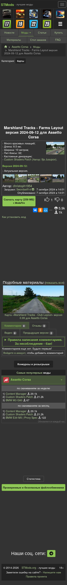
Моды (36, 47)
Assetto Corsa (20, 47)
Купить (59, 32)
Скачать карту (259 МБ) (19, 201)
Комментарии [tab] (14, 326)
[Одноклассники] (40, 210)
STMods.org (29, 567)
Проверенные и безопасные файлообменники (33, 487)
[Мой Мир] (45, 210)
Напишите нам (52, 572)
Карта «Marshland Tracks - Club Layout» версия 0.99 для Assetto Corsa (33, 316)
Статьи (42, 32)
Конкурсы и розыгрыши (33, 364)
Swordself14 (23, 189)
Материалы (14, 39)
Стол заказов (38, 39)
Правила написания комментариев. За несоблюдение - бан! (35, 341)
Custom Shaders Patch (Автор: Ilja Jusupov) (30, 159)
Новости (9, 32)
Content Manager (16, 393)
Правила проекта (36, 576)
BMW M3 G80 (14, 400)
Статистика (33, 479)
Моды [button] (25, 32)
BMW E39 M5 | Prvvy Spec (21, 417)
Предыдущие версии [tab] (37, 333)
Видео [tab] (9, 333)
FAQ (57, 39)
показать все (54, 282)
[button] (33, 379)
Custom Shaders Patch (19, 397)
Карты (20, 61)
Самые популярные (29, 372)
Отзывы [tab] (38, 326)
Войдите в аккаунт (14, 353)
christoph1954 (22, 186)
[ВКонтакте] (35, 210)
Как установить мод (14, 217)
